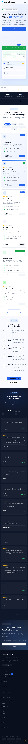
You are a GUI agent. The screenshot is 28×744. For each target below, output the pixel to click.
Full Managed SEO (6, 692)
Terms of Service (11, 741)
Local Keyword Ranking (7, 700)
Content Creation (6, 697)
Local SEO (21, 124)
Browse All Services (13, 311)
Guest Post (4, 681)
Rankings (10, 44)
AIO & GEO (14, 129)
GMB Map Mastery (6, 695)
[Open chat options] (25, 740)
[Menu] (25, 2)
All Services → (5, 686)
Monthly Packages (7, 126)
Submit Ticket (5, 727)
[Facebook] (3, 665)
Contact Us (4, 722)
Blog (3, 711)
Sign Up (4, 713)
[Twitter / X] (5, 665)
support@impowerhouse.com (9, 729)
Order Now (22, 156)
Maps (19, 44)
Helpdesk (4, 720)
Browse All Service (14, 29)
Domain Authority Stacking (7, 683)
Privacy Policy (4, 741)
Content (15, 126)
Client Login (4, 724)
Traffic (15, 44)
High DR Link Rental (6, 676)
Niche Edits (4, 679)
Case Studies (5, 706)
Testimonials (4, 708)
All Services (7, 124)
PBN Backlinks (5, 671)
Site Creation (22, 126)
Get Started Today (14, 378)
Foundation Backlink (7, 674)
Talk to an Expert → (14, 646)
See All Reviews (15, 614)
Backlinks (14, 124)
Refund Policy (18, 741)
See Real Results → (14, 33)
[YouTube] (8, 665)
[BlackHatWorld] (11, 665)
